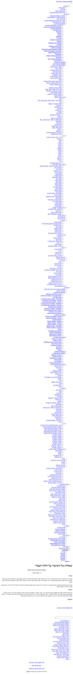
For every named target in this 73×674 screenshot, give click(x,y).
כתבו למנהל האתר (36, 665)
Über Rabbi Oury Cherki (58, 545)
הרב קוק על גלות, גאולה (55, 479)
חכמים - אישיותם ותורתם (55, 214)
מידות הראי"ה (58, 471)
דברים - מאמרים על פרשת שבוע (53, 433)
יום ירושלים (58, 110)
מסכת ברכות (58, 172)
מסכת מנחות (58, 204)
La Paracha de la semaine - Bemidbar (51, 303)
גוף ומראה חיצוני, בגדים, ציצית (57, 511)
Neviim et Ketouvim (56, 39)
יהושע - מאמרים (57, 434)
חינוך (60, 86)
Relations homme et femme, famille (52, 49)
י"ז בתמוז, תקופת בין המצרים (54, 402)
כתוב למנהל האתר (60, 11)
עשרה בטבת (58, 417)
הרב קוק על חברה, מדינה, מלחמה (53, 481)
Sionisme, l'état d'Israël (55, 46)
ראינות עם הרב (57, 385)
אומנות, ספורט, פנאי (56, 92)
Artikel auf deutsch (59, 351)
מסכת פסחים (58, 175)
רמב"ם (63, 220)
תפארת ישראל (58, 238)
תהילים (60, 159)
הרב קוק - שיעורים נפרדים (54, 284)
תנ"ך (63, 135)
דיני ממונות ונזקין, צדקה (59, 518)
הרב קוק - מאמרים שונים (55, 482)
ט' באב (60, 116)
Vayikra (59, 35)
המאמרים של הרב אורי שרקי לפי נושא (54, 289)
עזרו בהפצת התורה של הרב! (64, 607)
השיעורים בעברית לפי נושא (57, 15)
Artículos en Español (59, 353)
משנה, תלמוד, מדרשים (59, 164)
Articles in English (60, 314)
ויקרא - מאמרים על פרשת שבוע (53, 430)
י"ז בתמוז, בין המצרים (56, 115)
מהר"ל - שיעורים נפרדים (55, 246)
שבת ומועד (62, 498)
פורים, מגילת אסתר (56, 134)
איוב (60, 161)
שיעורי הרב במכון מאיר (59, 22)
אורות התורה (58, 265)
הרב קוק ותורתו (61, 466)
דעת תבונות (58, 252)
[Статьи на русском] (53, 337)
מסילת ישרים (58, 249)
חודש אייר (59, 105)
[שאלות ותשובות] (59, 484)
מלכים (60, 151)
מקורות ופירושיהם (60, 492)
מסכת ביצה (58, 182)
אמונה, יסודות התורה (56, 67)
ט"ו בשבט (59, 131)
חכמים (60, 454)
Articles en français (59, 292)
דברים (60, 145)
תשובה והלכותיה (57, 71)
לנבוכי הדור (58, 275)
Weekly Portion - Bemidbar (54, 326)
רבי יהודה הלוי (61, 219)
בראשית (59, 139)
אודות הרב (66, 535)
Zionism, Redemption (55, 332)
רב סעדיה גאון (61, 217)
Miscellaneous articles (55, 335)
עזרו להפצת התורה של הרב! (36, 662)
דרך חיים (59, 243)
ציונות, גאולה (61, 500)
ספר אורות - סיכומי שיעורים (54, 468)
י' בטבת (59, 129)
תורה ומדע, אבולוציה (56, 70)
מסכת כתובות (58, 190)
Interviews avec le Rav (55, 311)
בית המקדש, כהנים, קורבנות (54, 83)
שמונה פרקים (58, 222)
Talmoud (59, 41)
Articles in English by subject (53, 316)
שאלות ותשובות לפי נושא (58, 487)
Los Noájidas (58, 361)
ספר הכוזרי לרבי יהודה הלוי (58, 460)
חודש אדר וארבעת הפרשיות (54, 132)
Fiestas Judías (58, 359)
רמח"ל (63, 247)
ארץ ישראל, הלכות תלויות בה (57, 502)
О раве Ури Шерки (59, 542)
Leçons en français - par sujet (53, 25)
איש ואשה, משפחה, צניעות (57, 510)
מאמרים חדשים (61, 291)
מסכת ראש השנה (57, 177)
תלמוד (60, 452)
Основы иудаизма (56, 345)
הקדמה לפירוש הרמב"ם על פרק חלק (52, 223)
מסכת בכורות (58, 206)
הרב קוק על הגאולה (56, 281)
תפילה (63, 458)
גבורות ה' (59, 236)
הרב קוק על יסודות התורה (55, 476)
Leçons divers (58, 60)
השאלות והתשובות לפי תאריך (57, 489)
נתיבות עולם (58, 244)
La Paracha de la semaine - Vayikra (52, 302)
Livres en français (60, 529)
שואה (60, 79)
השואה (60, 378)
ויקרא (60, 142)
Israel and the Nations (55, 334)
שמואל (60, 150)
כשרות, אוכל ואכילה (59, 513)
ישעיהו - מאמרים (57, 441)
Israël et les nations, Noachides (53, 308)
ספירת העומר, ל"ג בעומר (55, 103)
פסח (60, 102)
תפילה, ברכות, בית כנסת (58, 497)
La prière (59, 44)
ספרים (67, 526)
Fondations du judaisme (55, 43)
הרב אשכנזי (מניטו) (60, 286)
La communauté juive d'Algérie (53, 310)
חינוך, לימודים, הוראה (59, 508)
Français (62, 553)
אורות (60, 262)
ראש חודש (59, 390)
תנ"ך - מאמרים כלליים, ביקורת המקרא (51, 425)
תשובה (60, 369)
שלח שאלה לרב (61, 486)
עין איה (60, 267)
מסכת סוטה (58, 191)
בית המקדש (58, 374)
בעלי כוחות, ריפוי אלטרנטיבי (57, 519)
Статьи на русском (59, 337)
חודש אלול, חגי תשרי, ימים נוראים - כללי (51, 119)
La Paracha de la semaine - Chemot (52, 300)
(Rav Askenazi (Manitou (55, 59)
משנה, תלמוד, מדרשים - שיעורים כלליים (51, 166)
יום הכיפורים (58, 124)
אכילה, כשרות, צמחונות (55, 87)
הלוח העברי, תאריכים (59, 521)
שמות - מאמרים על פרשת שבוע (53, 428)
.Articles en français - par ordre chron (51, 295)
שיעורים (66, 14)
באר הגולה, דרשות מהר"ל (55, 241)
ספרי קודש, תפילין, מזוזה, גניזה (57, 516)
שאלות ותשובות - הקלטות (54, 94)
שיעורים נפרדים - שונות (58, 65)
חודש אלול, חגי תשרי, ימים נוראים (52, 407)
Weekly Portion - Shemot (54, 322)
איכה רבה (59, 169)
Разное (60, 350)
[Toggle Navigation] (71, 3)
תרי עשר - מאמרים (56, 446)
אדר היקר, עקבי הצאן (56, 268)
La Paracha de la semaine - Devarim (51, 305)
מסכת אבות (58, 203)
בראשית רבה (58, 167)
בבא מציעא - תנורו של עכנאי (54, 196)
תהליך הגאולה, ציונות (56, 372)
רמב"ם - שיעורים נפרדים (55, 233)
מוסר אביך (59, 271)
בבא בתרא (59, 198)
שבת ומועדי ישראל (60, 97)
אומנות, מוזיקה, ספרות (59, 522)
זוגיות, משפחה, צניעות (56, 84)
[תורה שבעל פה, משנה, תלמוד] (48, 449)
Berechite (59, 31)
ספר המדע (59, 227)
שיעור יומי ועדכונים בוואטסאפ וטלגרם (55, 20)
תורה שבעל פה (58, 455)
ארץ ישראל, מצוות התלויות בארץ (53, 81)
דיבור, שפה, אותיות (56, 73)
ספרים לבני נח (61, 534)
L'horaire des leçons (56, 28)
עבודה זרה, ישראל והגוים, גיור (57, 506)
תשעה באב (58, 404)
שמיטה (60, 375)
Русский (62, 556)
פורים (60, 422)
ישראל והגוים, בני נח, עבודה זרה (53, 377)
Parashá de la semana (56, 358)
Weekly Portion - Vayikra (54, 324)
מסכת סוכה (58, 180)
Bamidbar (59, 36)
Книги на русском (59, 532)
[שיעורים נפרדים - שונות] (51, 65)
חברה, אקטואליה (57, 75)
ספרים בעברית (61, 527)
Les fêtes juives (57, 30)
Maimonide (58, 54)
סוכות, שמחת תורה (56, 414)
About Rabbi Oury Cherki (57, 540)
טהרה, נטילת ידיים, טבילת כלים (56, 514)
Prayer (60, 329)
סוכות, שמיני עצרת (56, 126)
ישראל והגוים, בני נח (56, 78)
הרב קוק (63, 260)
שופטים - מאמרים (57, 436)
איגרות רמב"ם (58, 225)
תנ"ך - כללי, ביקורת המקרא (54, 137)
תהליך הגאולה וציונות (56, 76)
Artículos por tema (56, 354)
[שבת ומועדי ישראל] (54, 97)
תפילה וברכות (61, 215)
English (63, 555)
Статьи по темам (56, 338)
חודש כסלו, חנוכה (57, 127)
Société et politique (56, 47)
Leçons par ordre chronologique (53, 27)
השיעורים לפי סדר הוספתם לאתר (56, 17)
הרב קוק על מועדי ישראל (55, 278)
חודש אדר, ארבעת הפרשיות (54, 420)
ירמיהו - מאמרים (57, 442)
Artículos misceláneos (55, 362)
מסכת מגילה (58, 185)
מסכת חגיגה (58, 188)
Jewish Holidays (57, 319)
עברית (63, 551)
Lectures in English (59, 62)
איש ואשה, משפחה (56, 382)
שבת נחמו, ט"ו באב (56, 118)
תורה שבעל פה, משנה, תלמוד (57, 449)
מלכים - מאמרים (57, 439)
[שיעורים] (63, 14)
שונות (60, 386)
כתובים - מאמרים (57, 447)
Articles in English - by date (54, 318)
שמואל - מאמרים (57, 438)
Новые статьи (57, 340)
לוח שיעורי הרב (61, 19)
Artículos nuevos (57, 356)
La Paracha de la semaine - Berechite (51, 299)
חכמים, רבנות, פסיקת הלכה (57, 495)
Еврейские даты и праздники (53, 342)
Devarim (59, 38)
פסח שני (59, 108)
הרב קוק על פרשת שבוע (55, 276)
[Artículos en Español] (52, 353)
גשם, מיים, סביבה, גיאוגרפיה (54, 91)
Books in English (60, 530)
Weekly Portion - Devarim (54, 327)
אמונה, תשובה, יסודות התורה (57, 490)
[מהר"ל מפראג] (57, 235)
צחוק (60, 383)
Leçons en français (60, 23)
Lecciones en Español (59, 63)
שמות (60, 140)
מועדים (63, 388)
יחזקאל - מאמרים (57, 444)
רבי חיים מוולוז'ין (60, 259)
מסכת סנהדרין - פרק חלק (55, 199)
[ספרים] (64, 526)
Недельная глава (57, 343)
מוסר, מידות (58, 68)
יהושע (60, 147)
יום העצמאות (58, 107)
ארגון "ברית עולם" (64, 548)
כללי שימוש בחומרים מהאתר (57, 12)
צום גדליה (59, 123)
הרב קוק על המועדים (56, 474)
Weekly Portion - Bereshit (54, 321)
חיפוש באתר (61, 7)
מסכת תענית (58, 183)
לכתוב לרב (66, 546)
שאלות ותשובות (64, 484)
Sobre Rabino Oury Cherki (57, 543)
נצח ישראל (59, 239)
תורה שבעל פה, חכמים (59, 207)
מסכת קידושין (58, 195)
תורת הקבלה (58, 457)
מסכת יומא (59, 179)
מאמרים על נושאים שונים (58, 364)
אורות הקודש (58, 263)
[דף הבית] (63, 6)
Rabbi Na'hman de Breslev (54, 55)
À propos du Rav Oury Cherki (56, 538)
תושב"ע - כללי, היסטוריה (55, 209)
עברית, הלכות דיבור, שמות (58, 494)
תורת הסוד (59, 211)
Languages (65, 550)
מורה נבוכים (58, 231)
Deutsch (63, 559)
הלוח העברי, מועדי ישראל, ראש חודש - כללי (50, 100)
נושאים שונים (58, 95)
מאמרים (66, 287)
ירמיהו (60, 155)
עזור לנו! (63, 9)
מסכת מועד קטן (57, 187)
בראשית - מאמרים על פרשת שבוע (52, 426)
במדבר (60, 143)
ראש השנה (59, 121)
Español (63, 558)
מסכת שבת (58, 174)
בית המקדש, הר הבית (59, 503)
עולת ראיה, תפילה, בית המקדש (53, 270)
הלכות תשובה (58, 228)
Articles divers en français (54, 313)
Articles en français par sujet (54, 294)
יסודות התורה (58, 366)
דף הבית (66, 6)
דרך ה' (60, 251)
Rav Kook (59, 57)
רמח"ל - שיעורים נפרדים (55, 255)
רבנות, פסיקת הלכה (56, 212)
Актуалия (59, 346)
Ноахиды (59, 348)
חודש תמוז (59, 113)
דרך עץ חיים (58, 254)
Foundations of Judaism (55, 330)
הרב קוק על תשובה (56, 279)
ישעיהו (60, 153)
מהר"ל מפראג (61, 235)
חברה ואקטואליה (57, 370)
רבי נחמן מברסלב (60, 257)
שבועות (60, 111)
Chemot (59, 33)
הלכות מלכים (58, 230)
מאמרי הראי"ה (58, 273)
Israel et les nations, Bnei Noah (53, 51)
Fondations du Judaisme (55, 307)
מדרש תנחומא (58, 171)
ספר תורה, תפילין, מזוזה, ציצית (53, 89)
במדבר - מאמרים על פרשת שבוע (53, 431)
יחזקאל (60, 156)
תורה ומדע (59, 367)
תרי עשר (59, 158)
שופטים (59, 148)
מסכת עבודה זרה (57, 201)
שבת (60, 99)
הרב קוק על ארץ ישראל (55, 283)
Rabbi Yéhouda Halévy (55, 52)
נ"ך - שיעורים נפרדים (56, 163)
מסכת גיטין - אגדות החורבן (54, 193)
